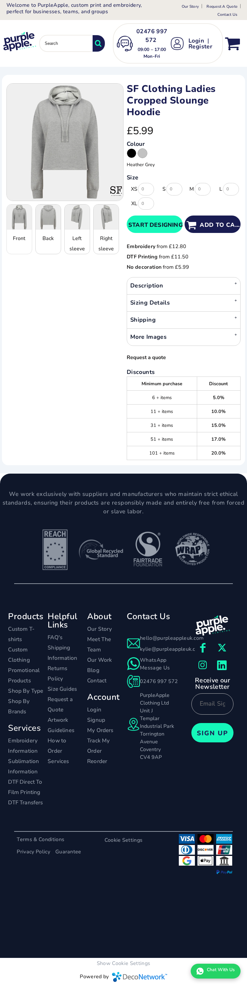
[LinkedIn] (222, 665)
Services (58, 761)
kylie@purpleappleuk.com (171, 649)
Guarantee (68, 851)
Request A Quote (221, 6)
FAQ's (55, 637)
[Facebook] (203, 647)
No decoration (144, 267)
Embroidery (141, 246)
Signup (96, 720)
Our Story (190, 6)
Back (48, 238)
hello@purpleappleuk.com (172, 638)
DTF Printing (142, 256)
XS (134, 189)
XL (134, 203)
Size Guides (62, 689)
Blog (93, 670)
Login (196, 41)
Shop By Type (25, 691)
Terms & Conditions (40, 839)
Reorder (97, 761)
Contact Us (227, 14)
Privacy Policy (33, 851)
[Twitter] (222, 647)
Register (200, 46)
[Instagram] (203, 665)
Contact (96, 680)
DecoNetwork (139, 976)
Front (19, 238)
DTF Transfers (25, 802)
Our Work (99, 660)
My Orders (100, 730)
